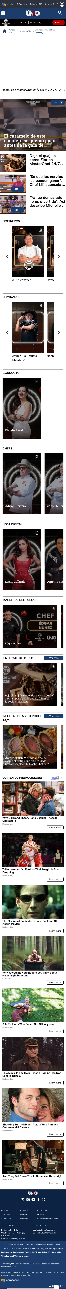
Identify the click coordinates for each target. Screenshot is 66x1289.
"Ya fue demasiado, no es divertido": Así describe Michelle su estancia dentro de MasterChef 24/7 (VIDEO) (47, 201)
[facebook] (39, 1200)
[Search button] (60, 13)
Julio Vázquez (21, 280)
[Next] (58, 256)
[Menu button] (6, 13)
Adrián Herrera (15, 506)
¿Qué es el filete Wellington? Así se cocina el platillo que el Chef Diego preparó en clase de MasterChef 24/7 (27, 761)
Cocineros (11, 221)
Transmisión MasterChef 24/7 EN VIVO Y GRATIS (32, 90)
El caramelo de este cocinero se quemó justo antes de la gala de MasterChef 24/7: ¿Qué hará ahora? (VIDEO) (29, 141)
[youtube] (33, 1200)
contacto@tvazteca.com (44, 1230)
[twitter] (23, 1200)
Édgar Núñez (13, 643)
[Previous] (7, 256)
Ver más (54, 657)
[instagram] (28, 1200)
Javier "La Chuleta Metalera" (24, 358)
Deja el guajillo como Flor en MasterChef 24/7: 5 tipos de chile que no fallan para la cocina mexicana (46, 160)
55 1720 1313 (38, 1233)
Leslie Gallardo (15, 581)
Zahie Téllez (55, 506)
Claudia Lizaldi (15, 430)
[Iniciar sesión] (62, 4)
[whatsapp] (43, 1200)
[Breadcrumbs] (6, 31)
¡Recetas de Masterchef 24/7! (22, 718)
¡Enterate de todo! (18, 658)
